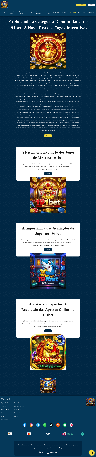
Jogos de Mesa (21, 12)
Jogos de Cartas (11, 12)
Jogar (48, 173)
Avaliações (91, 12)
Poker (84, 12)
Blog (79, 12)
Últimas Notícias (38, 12)
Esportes (63, 12)
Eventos (29, 12)
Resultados (56, 12)
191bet (3, 12)
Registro (81, 5)
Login (91, 5)
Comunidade (72, 12)
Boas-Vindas (48, 12)
